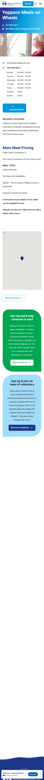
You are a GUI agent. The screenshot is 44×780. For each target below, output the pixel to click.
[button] (40, 4)
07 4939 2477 (12, 25)
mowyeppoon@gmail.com (18, 63)
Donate (28, 4)
